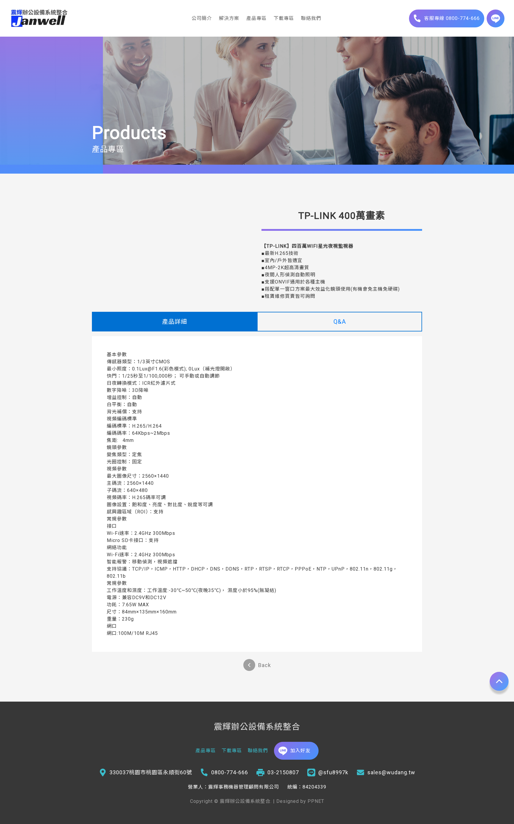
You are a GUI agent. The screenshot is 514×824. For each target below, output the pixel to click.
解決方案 (229, 18)
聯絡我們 (311, 18)
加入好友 (300, 750)
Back (264, 665)
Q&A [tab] (339, 321)
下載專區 (284, 18)
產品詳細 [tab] (174, 321)
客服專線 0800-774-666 (452, 18)
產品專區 (256, 18)
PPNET (316, 801)
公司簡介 (202, 18)
